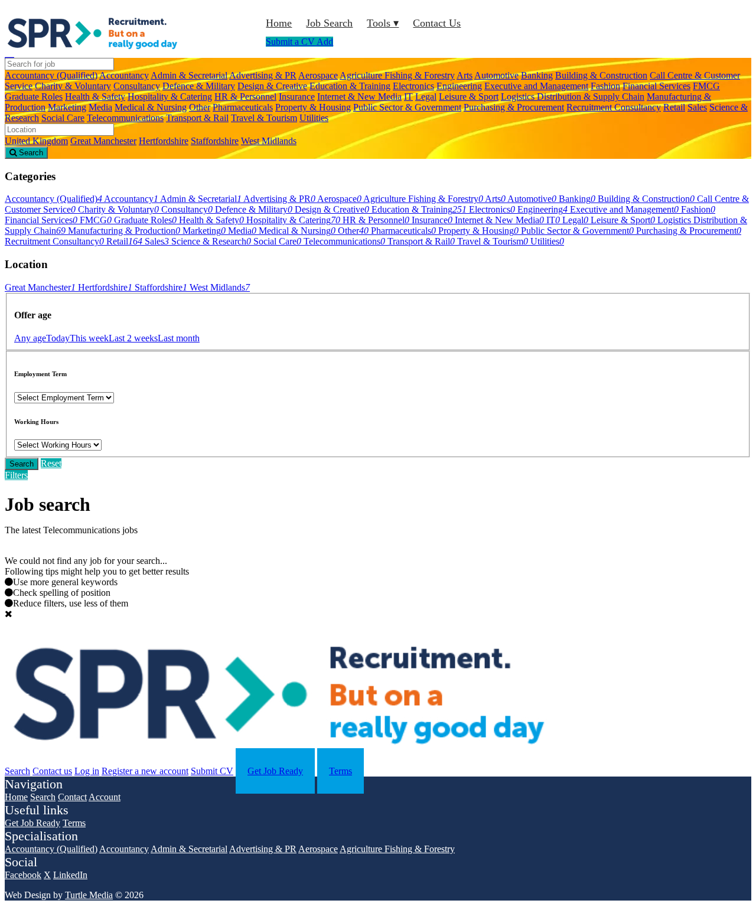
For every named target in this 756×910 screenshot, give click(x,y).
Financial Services (656, 86)
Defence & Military (198, 86)
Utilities (313, 118)
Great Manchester (103, 141)
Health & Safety (95, 97)
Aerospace (318, 75)
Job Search (329, 23)
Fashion (605, 86)
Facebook (23, 875)
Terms (340, 771)
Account (104, 797)
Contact (72, 797)
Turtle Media (89, 895)
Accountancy (124, 75)
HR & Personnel (245, 97)
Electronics (413, 86)
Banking (537, 75)
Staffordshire (215, 141)
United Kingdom (36, 141)
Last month (179, 338)
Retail (674, 107)
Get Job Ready (275, 771)
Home (279, 23)
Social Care (62, 118)
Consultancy (136, 86)
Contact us (52, 771)
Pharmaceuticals (243, 107)
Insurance (297, 97)
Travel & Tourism (264, 118)
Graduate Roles (34, 97)
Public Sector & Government (407, 107)
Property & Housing (313, 107)
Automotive (496, 75)
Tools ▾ (383, 23)
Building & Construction (601, 75)
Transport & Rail (197, 118)
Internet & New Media (359, 97)
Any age (30, 338)
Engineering (459, 86)
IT (408, 97)
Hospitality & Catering (170, 97)
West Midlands (268, 141)
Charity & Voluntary (73, 86)
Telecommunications (125, 118)
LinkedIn (70, 875)
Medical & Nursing (151, 107)
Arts (464, 75)
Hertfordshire (163, 141)
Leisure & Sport (468, 97)
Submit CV (212, 771)
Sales (697, 107)
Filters (16, 475)
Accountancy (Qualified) (51, 75)
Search (21, 463)
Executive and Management (536, 86)
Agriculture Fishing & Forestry (397, 75)
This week (89, 338)
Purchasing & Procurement (514, 107)
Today (58, 338)
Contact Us (437, 23)
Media (100, 107)
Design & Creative (272, 86)
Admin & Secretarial (189, 75)
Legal (425, 97)
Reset (51, 463)
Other (199, 107)
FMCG (706, 86)
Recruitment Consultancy (613, 107)
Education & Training (349, 86)
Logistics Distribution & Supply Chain (572, 97)
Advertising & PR (262, 75)
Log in (86, 771)
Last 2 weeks (133, 338)
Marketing (67, 107)
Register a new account (145, 771)
